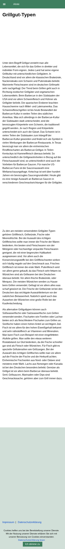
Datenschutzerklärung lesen (31, 540)
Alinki (16, 4)
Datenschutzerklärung (29, 522)
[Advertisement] (32, 40)
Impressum (8, 522)
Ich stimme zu (32, 544)
